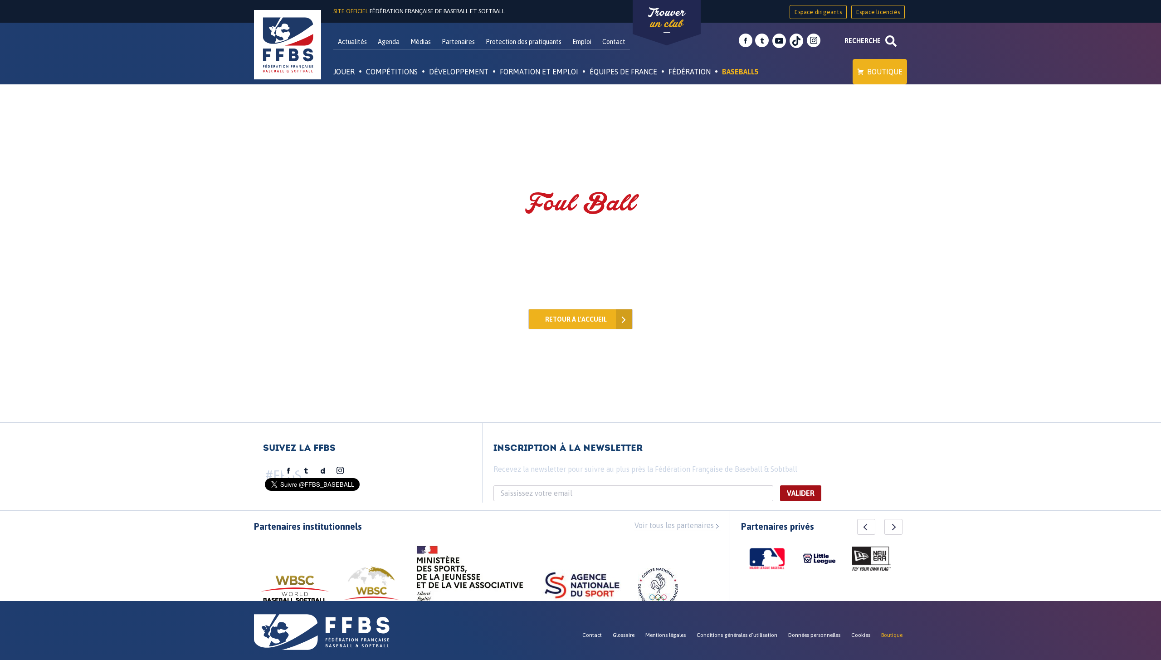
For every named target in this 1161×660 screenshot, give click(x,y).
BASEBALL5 (740, 72)
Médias (420, 41)
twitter (762, 41)
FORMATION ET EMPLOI (539, 72)
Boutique (884, 72)
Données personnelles (814, 635)
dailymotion (323, 471)
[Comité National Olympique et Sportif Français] (658, 589)
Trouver (666, 18)
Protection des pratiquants (523, 41)
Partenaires (458, 41)
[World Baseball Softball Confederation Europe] (371, 589)
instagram (813, 41)
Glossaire (623, 635)
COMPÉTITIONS (392, 72)
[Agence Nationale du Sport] (582, 586)
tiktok (796, 41)
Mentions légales (665, 635)
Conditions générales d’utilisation (737, 635)
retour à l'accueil (576, 319)
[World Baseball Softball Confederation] (295, 593)
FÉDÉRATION (689, 72)
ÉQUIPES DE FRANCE (623, 72)
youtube (779, 41)
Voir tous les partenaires (674, 525)
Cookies (860, 635)
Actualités (352, 41)
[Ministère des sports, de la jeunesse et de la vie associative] (470, 577)
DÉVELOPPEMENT (458, 72)
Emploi (581, 41)
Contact (613, 41)
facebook (745, 41)
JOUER (344, 72)
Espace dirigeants (818, 12)
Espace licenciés (878, 12)
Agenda (389, 41)
